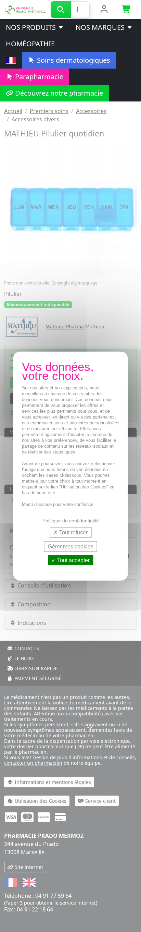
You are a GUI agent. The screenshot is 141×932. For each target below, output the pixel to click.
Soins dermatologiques (72, 60)
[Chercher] (61, 9)
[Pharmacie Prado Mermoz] (25, 9)
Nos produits (31, 27)
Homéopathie (30, 43)
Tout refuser (73, 532)
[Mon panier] (126, 9)
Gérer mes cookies (70, 546)
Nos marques (101, 27)
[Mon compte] (104, 9)
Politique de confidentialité (70, 520)
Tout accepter (73, 560)
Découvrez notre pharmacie (58, 93)
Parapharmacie (38, 76)
